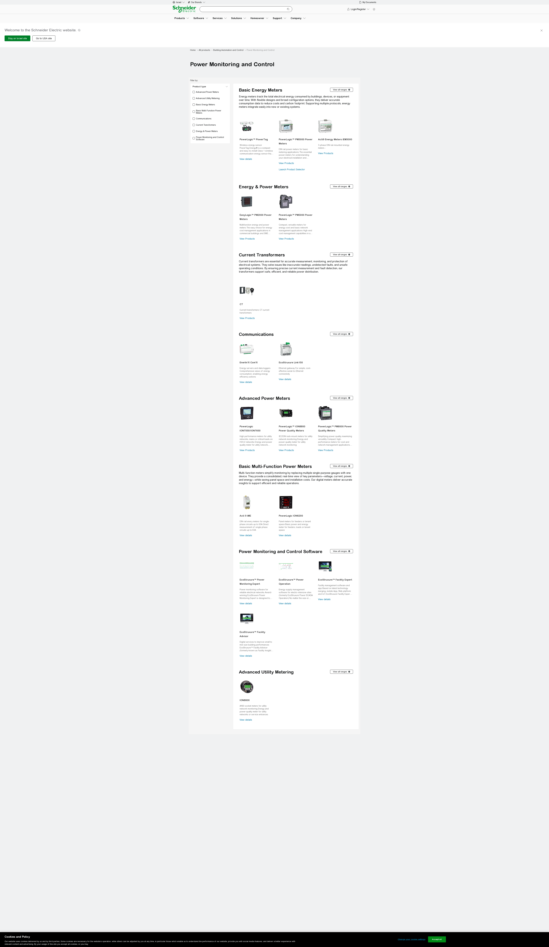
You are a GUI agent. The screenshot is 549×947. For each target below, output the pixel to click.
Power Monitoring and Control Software (280, 551)
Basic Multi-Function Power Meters (275, 466)
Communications (256, 334)
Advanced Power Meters (264, 398)
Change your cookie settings (411, 939)
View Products (286, 163)
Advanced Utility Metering (266, 672)
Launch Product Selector (292, 169)
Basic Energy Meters (260, 90)
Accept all (437, 939)
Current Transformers (262, 254)
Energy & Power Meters (263, 186)
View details (246, 159)
